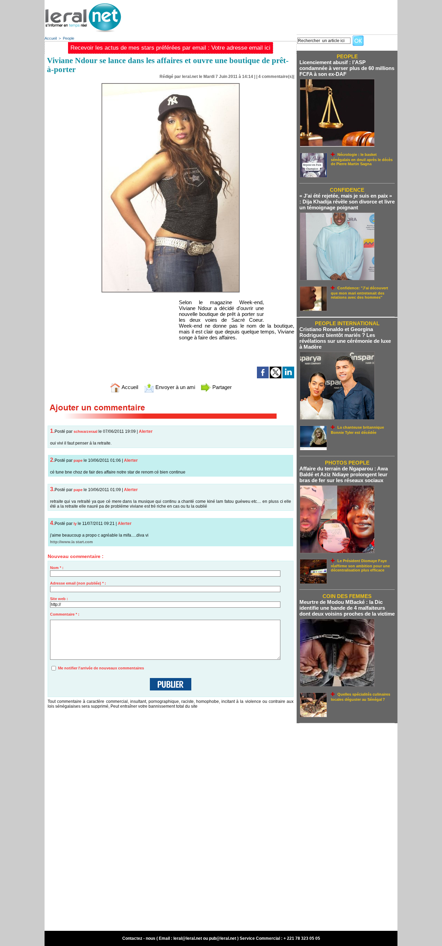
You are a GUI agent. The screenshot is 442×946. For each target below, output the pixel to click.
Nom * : (57, 568)
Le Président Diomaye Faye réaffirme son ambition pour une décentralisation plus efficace (360, 565)
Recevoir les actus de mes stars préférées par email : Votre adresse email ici (170, 47)
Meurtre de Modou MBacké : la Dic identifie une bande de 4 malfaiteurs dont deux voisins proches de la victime (347, 608)
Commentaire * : (64, 614)
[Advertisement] (271, 15)
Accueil (51, 38)
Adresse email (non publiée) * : (78, 583)
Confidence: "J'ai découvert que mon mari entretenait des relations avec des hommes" (359, 292)
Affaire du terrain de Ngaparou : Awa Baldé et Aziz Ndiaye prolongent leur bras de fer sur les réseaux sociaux (343, 474)
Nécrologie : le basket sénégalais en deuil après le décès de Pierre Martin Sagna (362, 159)
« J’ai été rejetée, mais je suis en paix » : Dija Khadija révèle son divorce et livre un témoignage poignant (347, 201)
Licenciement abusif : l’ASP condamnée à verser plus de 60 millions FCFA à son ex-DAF (346, 68)
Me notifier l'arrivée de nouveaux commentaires (101, 668)
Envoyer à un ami (174, 387)
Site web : (59, 599)
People (68, 38)
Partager (221, 387)
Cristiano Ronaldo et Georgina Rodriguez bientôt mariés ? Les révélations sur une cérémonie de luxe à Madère (345, 338)
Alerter (146, 431)
